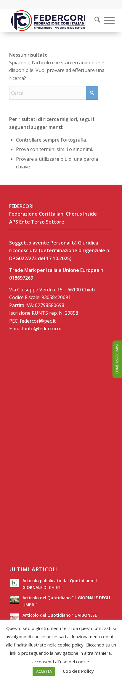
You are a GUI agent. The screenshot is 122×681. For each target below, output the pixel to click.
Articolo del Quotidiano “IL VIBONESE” (60, 615)
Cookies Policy (78, 671)
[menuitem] (94, 20)
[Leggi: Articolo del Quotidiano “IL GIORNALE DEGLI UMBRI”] (14, 600)
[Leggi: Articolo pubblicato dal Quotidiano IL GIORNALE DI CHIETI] (14, 583)
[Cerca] (94, 20)
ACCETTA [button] (44, 671)
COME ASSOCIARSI (117, 359)
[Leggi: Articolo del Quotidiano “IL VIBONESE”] (14, 617)
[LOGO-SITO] (50, 20)
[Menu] (106, 20)
